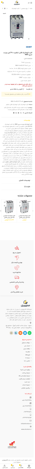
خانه (31, 8)
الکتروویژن (5, 460)
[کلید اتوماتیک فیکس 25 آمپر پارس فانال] (9, 207)
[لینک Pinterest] (18, 113)
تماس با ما (27, 361)
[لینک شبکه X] (21, 113)
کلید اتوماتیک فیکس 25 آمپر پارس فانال (9, 216)
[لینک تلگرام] (14, 113)
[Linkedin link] (16, 113)
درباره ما (27, 358)
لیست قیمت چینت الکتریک (19, 107)
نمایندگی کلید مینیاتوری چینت (16, 109)
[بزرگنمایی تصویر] (29, 39)
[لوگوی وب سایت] (17, 3)
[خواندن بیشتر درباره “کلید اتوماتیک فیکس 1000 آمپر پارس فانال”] (20, 205)
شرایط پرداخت (26, 373)
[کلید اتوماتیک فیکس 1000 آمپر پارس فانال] (24, 207)
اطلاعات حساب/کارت (24, 379)
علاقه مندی (27, 349)
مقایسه (28, 352)
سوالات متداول (26, 343)
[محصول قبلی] (7, 8)
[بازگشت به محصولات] (5, 8)
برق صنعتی (24, 8)
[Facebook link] (23, 113)
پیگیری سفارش (25, 388)
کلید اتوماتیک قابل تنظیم (13, 104)
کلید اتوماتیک (15, 8)
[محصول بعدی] (2, 8)
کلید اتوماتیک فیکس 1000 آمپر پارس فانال (24, 216)
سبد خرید (27, 382)
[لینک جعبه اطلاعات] (16, 250)
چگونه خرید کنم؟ (25, 370)
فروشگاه (27, 355)
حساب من (27, 346)
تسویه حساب (26, 385)
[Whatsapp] (30, 333)
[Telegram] (25, 333)
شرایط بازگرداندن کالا (24, 376)
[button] (4, 205)
